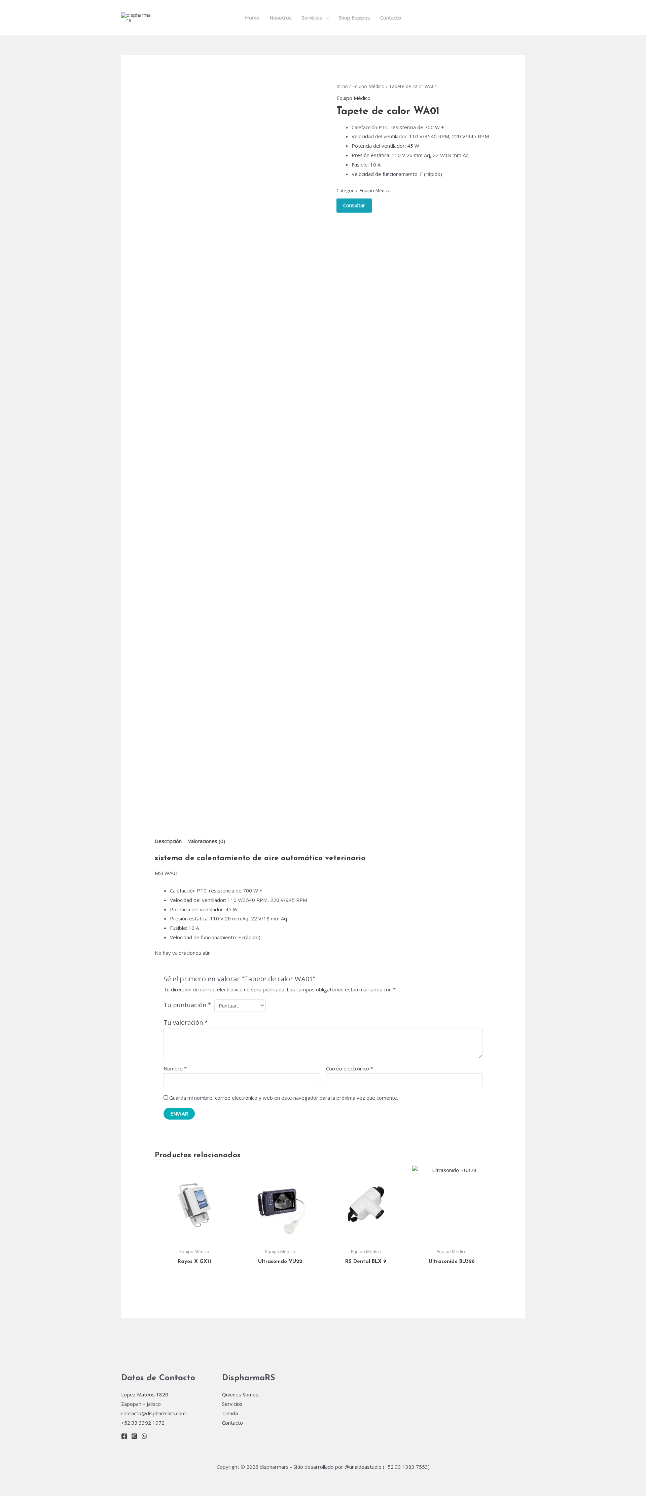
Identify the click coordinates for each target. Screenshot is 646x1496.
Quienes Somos (240, 1394)
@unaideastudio (363, 1466)
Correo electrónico (349, 1068)
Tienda (230, 1413)
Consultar (354, 205)
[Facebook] (124, 1436)
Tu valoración (186, 1022)
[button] (325, 17)
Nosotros (281, 17)
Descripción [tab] (168, 841)
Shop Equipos (354, 17)
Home (252, 17)
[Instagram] (134, 1436)
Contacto (390, 17)
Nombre (175, 1068)
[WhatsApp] (144, 1436)
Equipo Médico (368, 86)
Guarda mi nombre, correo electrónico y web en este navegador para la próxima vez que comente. (283, 1097)
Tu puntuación (187, 1005)
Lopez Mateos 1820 (145, 1394)
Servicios (312, 17)
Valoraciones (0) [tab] (206, 841)
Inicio (342, 86)
